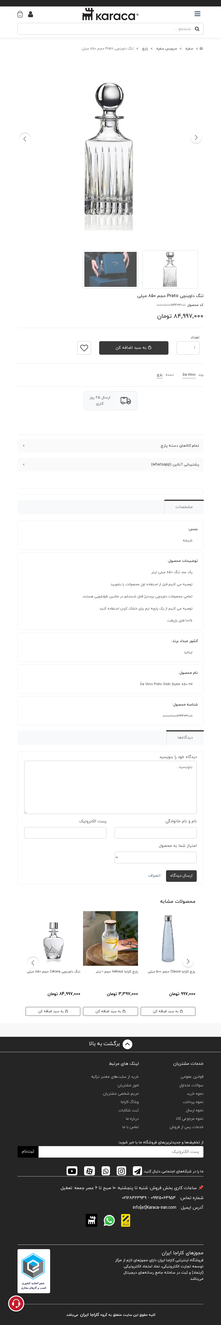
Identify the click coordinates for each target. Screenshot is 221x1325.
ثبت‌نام (28, 1151)
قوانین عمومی (192, 1076)
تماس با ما (130, 1127)
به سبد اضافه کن (132, 348)
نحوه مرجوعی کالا (189, 1118)
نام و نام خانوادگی (181, 821)
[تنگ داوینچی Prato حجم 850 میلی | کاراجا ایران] (110, 149)
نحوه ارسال (194, 1110)
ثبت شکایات (128, 1110)
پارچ (160, 375)
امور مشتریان (128, 1085)
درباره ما (132, 1118)
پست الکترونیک (92, 821)
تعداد (195, 336)
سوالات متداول (191, 1085)
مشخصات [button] (184, 507)
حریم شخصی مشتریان (121, 1093)
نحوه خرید (195, 1093)
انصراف (154, 876)
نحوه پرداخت (193, 1102)
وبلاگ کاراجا (130, 1102)
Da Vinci (189, 375)
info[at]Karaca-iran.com (154, 1208)
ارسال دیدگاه (181, 876)
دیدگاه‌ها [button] (185, 738)
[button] (23, 14)
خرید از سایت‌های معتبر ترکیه (115, 1076)
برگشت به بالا (105, 1044)
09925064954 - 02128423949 (149, 1198)
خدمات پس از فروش (186, 1127)
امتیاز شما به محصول (178, 846)
